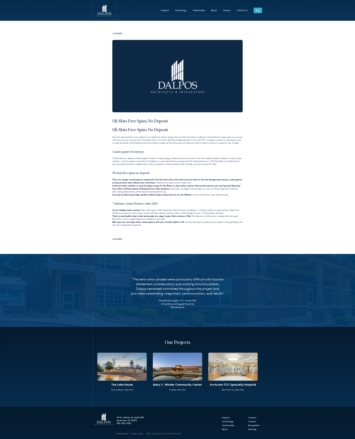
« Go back (117, 33)
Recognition (254, 425)
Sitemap (252, 429)
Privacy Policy (123, 433)
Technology (180, 10)
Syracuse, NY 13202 (127, 420)
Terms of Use (137, 433)
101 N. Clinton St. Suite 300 (130, 417)
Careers (226, 10)
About (214, 10)
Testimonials (198, 10)
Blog (258, 10)
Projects (165, 10)
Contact (252, 417)
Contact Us (242, 10)
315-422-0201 (124, 423)
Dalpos (104, 10)
